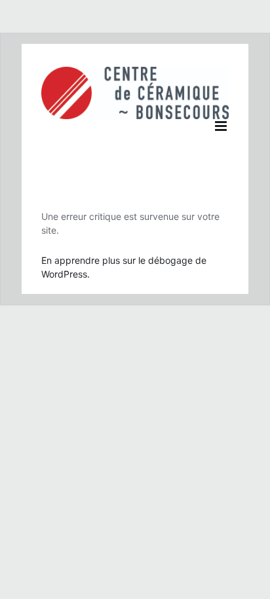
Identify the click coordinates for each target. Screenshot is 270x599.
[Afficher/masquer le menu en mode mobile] (222, 126)
